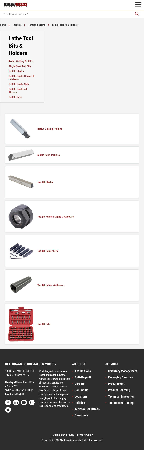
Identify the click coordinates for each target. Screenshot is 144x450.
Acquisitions (83, 371)
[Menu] (138, 5)
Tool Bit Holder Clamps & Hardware (21, 78)
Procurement (116, 384)
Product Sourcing (119, 390)
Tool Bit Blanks (16, 71)
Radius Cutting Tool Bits (21, 61)
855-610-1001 (24, 390)
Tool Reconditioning (121, 403)
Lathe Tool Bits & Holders (64, 24)
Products (17, 24)
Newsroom (81, 415)
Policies (80, 403)
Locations (81, 396)
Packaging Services (120, 377)
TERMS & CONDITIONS (62, 434)
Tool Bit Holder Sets (19, 84)
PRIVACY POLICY (84, 434)
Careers (79, 384)
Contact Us (81, 390)
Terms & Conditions (87, 409)
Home (3, 24)
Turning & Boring (36, 24)
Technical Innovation (121, 396)
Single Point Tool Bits (20, 66)
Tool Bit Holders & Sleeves (18, 91)
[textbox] (72, 14)
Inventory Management (122, 371)
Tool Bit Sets (15, 97)
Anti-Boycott (83, 377)
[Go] (137, 14)
